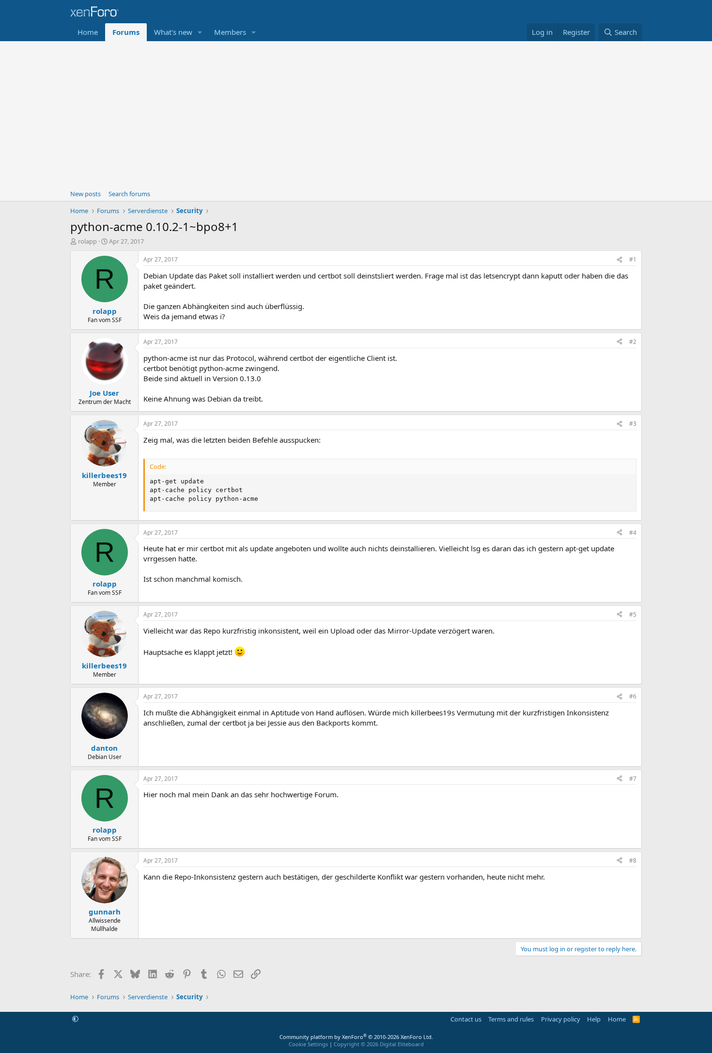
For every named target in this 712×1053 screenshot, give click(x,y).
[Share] (619, 259)
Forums (125, 32)
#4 (632, 532)
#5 (632, 614)
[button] (200, 32)
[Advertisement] (356, 114)
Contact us (465, 1019)
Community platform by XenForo (356, 1036)
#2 (632, 342)
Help (594, 1019)
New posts (85, 193)
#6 (632, 696)
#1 (632, 259)
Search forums (129, 193)
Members (230, 32)
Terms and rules (511, 1019)
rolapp (87, 241)
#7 (632, 778)
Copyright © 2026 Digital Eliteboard (379, 1044)
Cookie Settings (308, 1044)
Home (87, 32)
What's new (173, 32)
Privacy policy (560, 1019)
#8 (632, 860)
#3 (632, 423)
